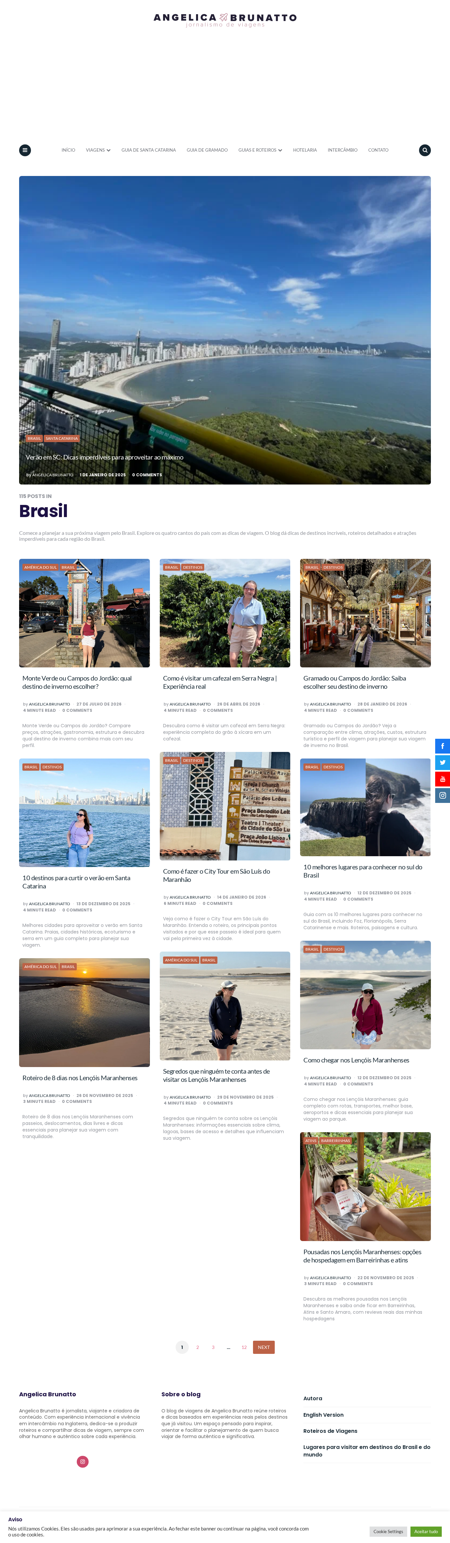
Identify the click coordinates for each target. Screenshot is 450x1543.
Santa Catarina (62, 438)
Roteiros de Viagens (330, 1431)
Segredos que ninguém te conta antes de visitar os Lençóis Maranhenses (216, 1075)
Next (264, 1347)
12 (244, 1347)
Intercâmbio (342, 150)
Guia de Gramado (207, 150)
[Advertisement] (225, 90)
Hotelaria (305, 150)
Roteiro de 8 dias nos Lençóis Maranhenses (80, 1078)
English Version (323, 1415)
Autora (312, 1398)
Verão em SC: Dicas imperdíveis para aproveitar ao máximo (104, 457)
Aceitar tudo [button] (426, 1531)
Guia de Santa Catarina (149, 150)
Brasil (34, 438)
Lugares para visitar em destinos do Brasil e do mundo (367, 1450)
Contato (378, 150)
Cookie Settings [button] (388, 1531)
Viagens (95, 150)
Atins (310, 1140)
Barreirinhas (335, 1140)
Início (68, 150)
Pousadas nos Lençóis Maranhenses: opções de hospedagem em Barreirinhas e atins (362, 1256)
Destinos (192, 567)
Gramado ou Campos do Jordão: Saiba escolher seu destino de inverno (354, 682)
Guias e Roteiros (257, 150)
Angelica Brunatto (52, 475)
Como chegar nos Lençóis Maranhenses (356, 1060)
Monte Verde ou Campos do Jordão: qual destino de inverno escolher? (77, 682)
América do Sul (40, 567)
